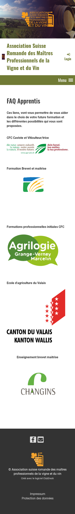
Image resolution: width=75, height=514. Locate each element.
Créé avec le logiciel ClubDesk (37, 478)
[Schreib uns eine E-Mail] (41, 440)
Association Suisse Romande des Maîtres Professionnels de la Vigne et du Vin (30, 56)
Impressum (37, 494)
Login (67, 59)
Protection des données (37, 498)
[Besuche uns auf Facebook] (33, 440)
